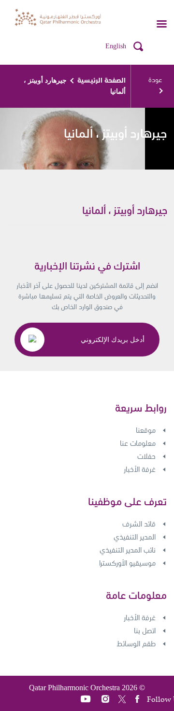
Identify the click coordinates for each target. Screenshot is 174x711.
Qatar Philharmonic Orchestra (74, 687)
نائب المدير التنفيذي (128, 550)
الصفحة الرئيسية (101, 80)
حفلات (146, 456)
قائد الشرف (139, 524)
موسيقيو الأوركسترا (127, 563)
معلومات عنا (138, 443)
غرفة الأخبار (140, 469)
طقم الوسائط (136, 644)
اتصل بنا (145, 631)
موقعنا (146, 430)
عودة (155, 80)
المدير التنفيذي (135, 537)
